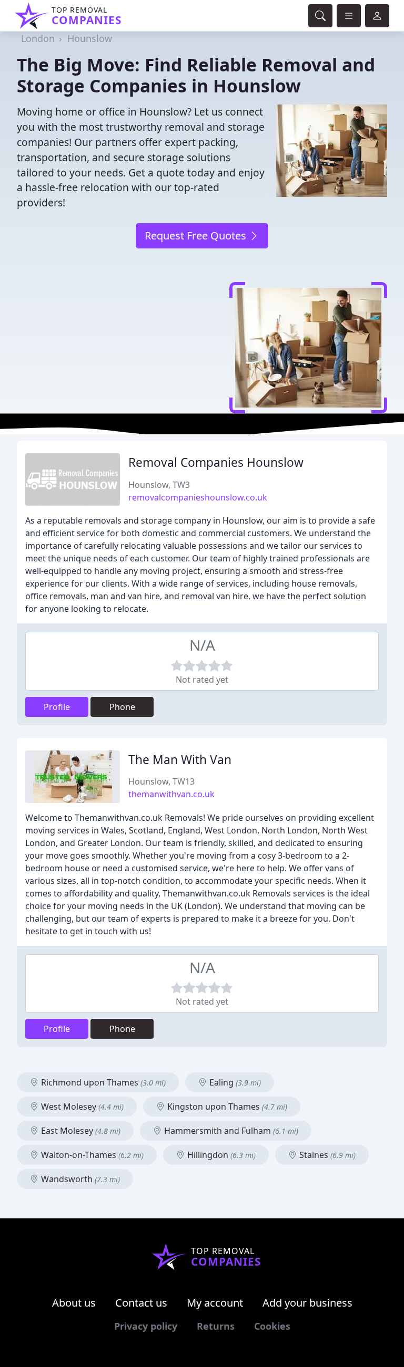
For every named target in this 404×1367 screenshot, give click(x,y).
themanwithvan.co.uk (171, 794)
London (38, 38)
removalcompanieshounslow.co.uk (197, 497)
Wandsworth (79, 1179)
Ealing (234, 1082)
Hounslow (89, 38)
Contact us (141, 1303)
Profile (57, 707)
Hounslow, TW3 (159, 485)
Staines (326, 1155)
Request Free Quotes (197, 235)
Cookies (272, 1326)
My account (215, 1303)
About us (74, 1303)
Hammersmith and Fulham (230, 1130)
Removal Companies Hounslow (216, 462)
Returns (216, 1326)
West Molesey (81, 1106)
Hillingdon (220, 1155)
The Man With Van (179, 760)
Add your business (307, 1303)
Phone (122, 707)
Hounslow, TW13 (161, 781)
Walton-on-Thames (91, 1155)
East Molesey (79, 1130)
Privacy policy (145, 1326)
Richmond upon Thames (102, 1082)
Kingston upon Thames (226, 1106)
